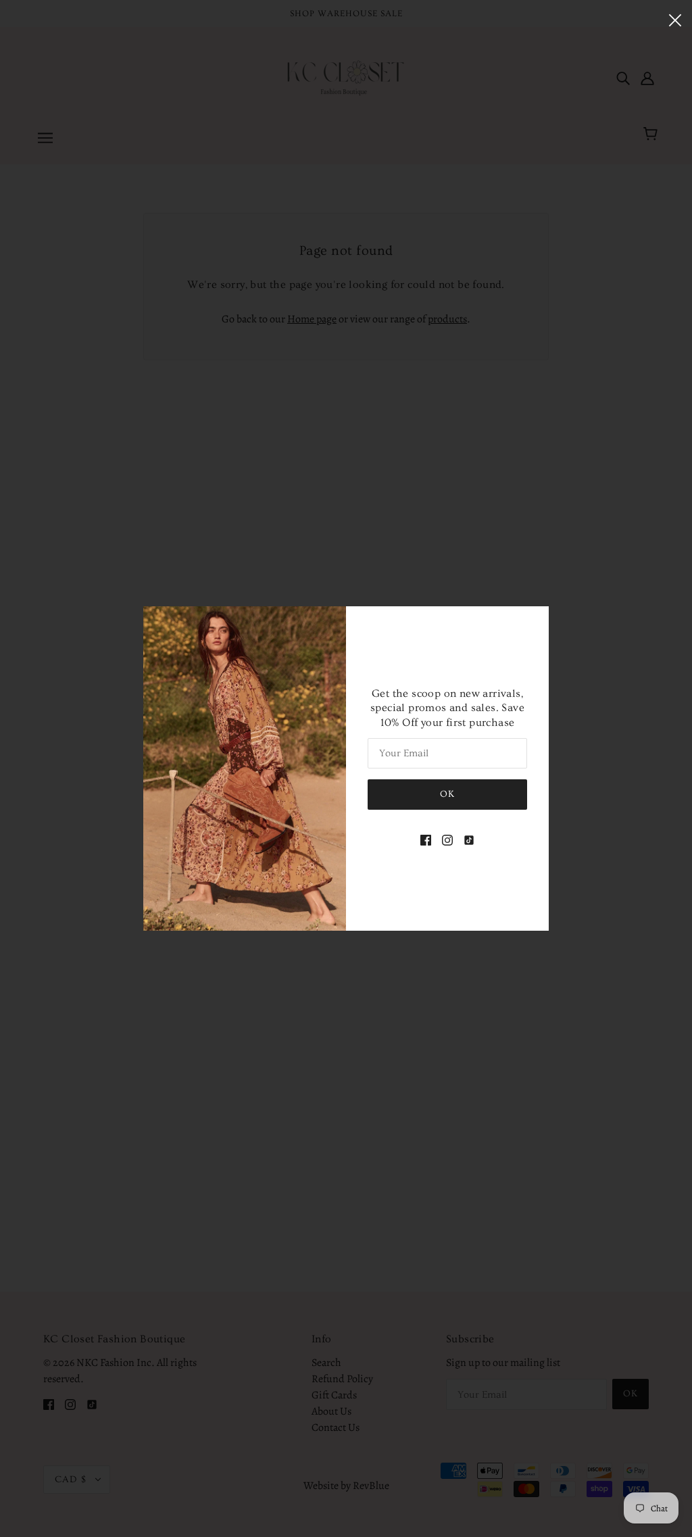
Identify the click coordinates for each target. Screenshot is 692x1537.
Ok (447, 794)
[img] (426, 839)
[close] (675, 18)
